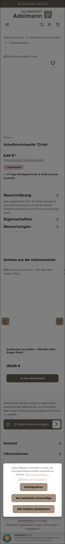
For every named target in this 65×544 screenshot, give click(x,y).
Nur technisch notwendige (33, 498)
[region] (32, 93)
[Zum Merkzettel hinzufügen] (53, 63)
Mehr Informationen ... (37, 474)
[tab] (32, 204)
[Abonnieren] (56, 424)
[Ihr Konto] (49, 24)
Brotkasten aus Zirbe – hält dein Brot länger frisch (30, 351)
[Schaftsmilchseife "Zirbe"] (32, 93)
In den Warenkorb (32, 378)
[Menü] (7, 24)
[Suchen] (41, 24)
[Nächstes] (59, 321)
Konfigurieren (33, 487)
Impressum (40, 479)
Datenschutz (25, 479)
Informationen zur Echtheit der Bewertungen (32, 540)
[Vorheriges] (5, 321)
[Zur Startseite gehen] (32, 14)
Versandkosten (27, 520)
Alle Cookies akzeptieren (33, 509)
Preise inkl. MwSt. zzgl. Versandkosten (24, 160)
